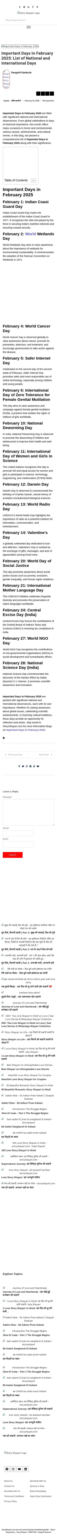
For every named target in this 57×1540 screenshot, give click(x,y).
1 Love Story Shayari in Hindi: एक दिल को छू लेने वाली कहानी (28, 1057)
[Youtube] (19, 1469)
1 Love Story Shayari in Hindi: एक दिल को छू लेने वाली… (27, 1310)
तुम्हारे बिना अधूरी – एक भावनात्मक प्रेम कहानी (21, 996)
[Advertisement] (19, 163)
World (30, 234)
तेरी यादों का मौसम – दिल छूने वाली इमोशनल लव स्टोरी (24, 973)
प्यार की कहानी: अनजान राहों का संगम (17, 1187)
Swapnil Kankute (21, 72)
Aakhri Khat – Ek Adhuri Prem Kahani (22, 1103)
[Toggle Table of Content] (32, 180)
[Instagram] (13, 1469)
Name (6, 828)
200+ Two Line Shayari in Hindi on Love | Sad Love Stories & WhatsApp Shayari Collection (26, 1025)
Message (7, 797)
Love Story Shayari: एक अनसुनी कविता (20, 1177)
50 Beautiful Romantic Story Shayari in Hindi (26, 1089)
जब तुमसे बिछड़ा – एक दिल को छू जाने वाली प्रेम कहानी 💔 (26, 986)
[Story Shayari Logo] (28, 13)
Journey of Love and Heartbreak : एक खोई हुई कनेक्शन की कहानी (25, 1008)
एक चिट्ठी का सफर (9, 1137)
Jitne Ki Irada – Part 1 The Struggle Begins (24, 1113)
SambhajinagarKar (41, 1529)
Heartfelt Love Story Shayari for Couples (23, 1079)
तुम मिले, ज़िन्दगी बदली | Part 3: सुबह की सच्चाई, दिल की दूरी (28, 932)
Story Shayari (21, 1532)
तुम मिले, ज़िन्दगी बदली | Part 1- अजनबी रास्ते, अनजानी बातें (27, 963)
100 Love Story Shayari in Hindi (18, 1150)
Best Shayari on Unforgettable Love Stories (25, 1069)
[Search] (50, 20)
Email (5, 839)
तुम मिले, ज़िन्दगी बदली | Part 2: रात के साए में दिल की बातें (26, 949)
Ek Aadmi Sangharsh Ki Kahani (18, 1126)
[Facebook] (7, 1469)
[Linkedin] (25, 1469)
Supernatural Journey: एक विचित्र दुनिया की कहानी (26, 1164)
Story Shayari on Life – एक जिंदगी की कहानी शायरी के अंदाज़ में (27, 1041)
